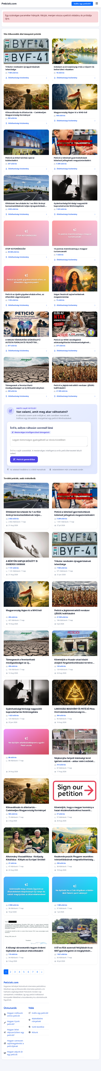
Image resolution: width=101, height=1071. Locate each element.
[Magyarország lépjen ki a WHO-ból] (74, 104)
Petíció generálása (26, 459)
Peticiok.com (9, 3)
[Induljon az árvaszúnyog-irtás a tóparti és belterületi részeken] (74, 60)
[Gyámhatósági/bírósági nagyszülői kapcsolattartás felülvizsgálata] (74, 196)
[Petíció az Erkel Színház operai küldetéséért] (26, 151)
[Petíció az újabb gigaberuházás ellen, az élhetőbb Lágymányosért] (26, 287)
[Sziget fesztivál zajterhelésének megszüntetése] (74, 287)
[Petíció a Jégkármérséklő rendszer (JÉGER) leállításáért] (74, 378)
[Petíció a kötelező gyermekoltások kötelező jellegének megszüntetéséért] (74, 151)
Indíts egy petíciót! (82, 4)
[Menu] (96, 3)
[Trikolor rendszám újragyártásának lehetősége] (26, 60)
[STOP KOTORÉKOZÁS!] (26, 240)
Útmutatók (10, 1008)
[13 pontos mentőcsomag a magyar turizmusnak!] (74, 242)
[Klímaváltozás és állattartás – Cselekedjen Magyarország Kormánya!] (26, 105)
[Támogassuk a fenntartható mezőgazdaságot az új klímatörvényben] (26, 378)
